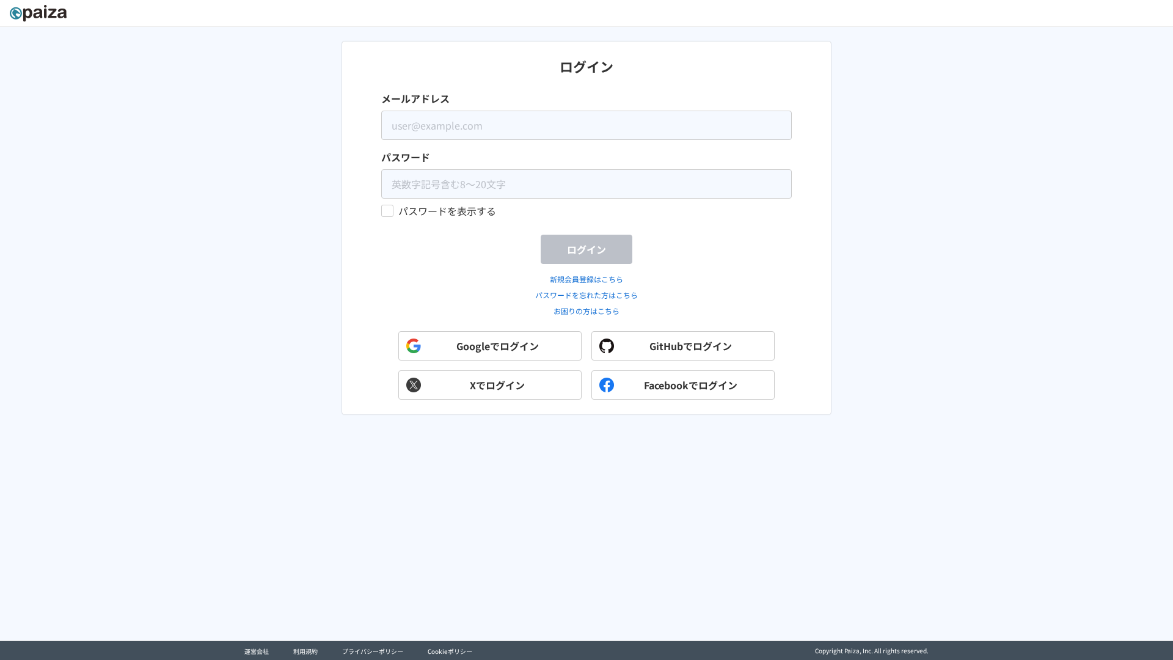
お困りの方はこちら (586, 311)
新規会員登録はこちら (586, 279)
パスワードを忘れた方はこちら (586, 295)
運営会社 (256, 651)
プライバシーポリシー (372, 651)
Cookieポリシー (450, 651)
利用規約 (305, 651)
